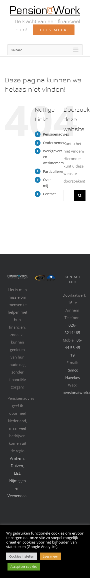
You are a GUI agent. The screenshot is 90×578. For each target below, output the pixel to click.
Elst (17, 473)
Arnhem (17, 458)
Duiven (17, 465)
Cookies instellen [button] (21, 556)
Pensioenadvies (56, 134)
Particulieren (53, 171)
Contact (49, 194)
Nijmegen (17, 480)
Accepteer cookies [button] (23, 566)
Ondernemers (54, 142)
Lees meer (50, 556)
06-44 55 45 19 (73, 348)
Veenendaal (18, 495)
